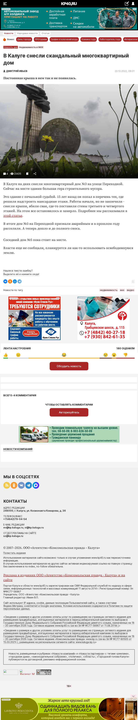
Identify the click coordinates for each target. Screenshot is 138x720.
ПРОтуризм (41, 39)
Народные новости (27, 33)
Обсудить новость (69, 366)
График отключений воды (64, 39)
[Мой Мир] (15, 281)
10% (105, 355)
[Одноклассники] (10, 281)
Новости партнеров (91, 653)
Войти (133, 4)
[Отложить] (27, 173)
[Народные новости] (127, 3)
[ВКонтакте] (5, 281)
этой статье (12, 216)
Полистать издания (14, 553)
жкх (122, 290)
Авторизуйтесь (69, 412)
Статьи (45, 33)
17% (18, 355)
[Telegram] (20, 281)
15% (125, 355)
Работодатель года (110, 39)
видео (130, 290)
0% (5, 355)
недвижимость (108, 290)
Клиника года (89, 39)
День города (24, 39)
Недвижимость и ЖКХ (31, 47)
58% (64, 355)
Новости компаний (17, 449)
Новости (8, 33)
